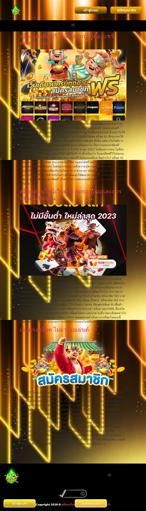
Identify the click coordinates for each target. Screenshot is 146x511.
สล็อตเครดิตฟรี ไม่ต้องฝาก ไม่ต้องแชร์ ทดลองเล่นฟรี (67, 39)
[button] (73, 25)
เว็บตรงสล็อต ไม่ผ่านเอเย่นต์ (54, 329)
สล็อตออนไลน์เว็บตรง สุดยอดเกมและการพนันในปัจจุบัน (70, 195)
